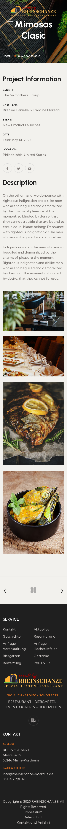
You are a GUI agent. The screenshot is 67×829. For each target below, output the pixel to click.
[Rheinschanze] (33, 11)
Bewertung (12, 663)
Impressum (33, 812)
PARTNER (42, 663)
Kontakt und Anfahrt (33, 822)
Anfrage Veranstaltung (14, 646)
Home (7, 56)
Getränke (41, 656)
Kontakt (9, 629)
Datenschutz (33, 817)
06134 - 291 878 (14, 779)
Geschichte (12, 636)
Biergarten (11, 656)
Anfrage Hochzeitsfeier (45, 646)
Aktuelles (41, 629)
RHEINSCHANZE (45, 801)
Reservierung (44, 636)
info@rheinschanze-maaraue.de (28, 774)
